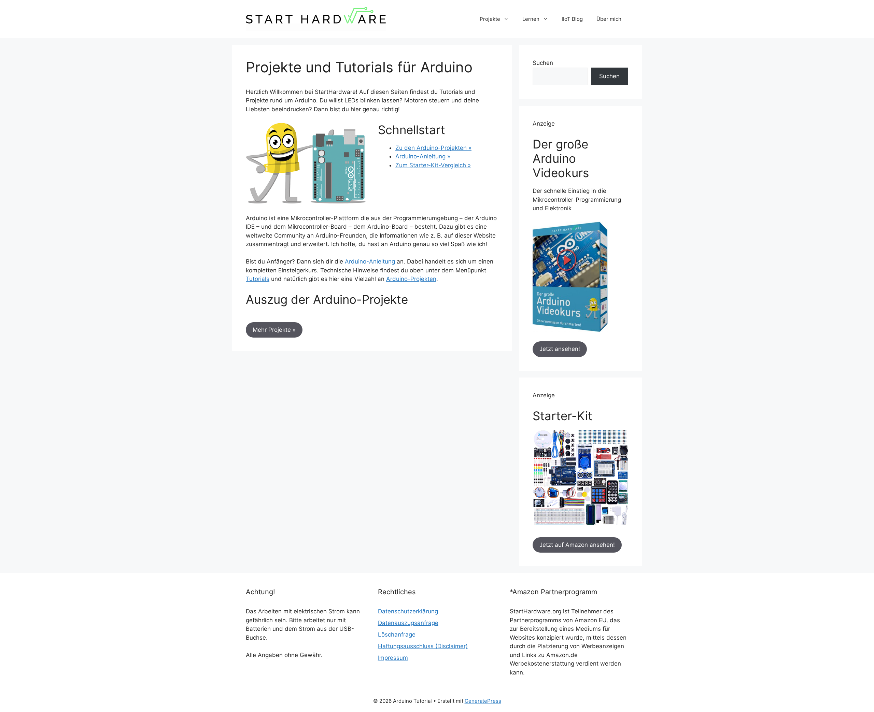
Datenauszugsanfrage (408, 623)
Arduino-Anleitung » (422, 156)
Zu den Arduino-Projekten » (433, 147)
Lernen (530, 19)
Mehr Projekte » (274, 329)
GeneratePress (483, 701)
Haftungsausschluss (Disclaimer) (423, 646)
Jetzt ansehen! (559, 348)
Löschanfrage (396, 634)
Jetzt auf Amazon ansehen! (577, 544)
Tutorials (257, 278)
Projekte (490, 19)
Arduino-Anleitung (370, 261)
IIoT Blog (572, 19)
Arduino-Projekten (411, 278)
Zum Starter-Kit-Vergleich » (433, 165)
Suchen (543, 62)
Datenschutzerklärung (408, 611)
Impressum (393, 657)
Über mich (608, 19)
